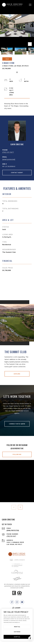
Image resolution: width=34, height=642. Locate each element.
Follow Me (17, 454)
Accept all (17, 636)
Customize (17, 631)
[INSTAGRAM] (17, 602)
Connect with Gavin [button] (17, 424)
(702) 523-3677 (8, 152)
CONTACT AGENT (17, 172)
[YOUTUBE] (22, 602)
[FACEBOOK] (12, 602)
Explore (17, 374)
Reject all (17, 626)
